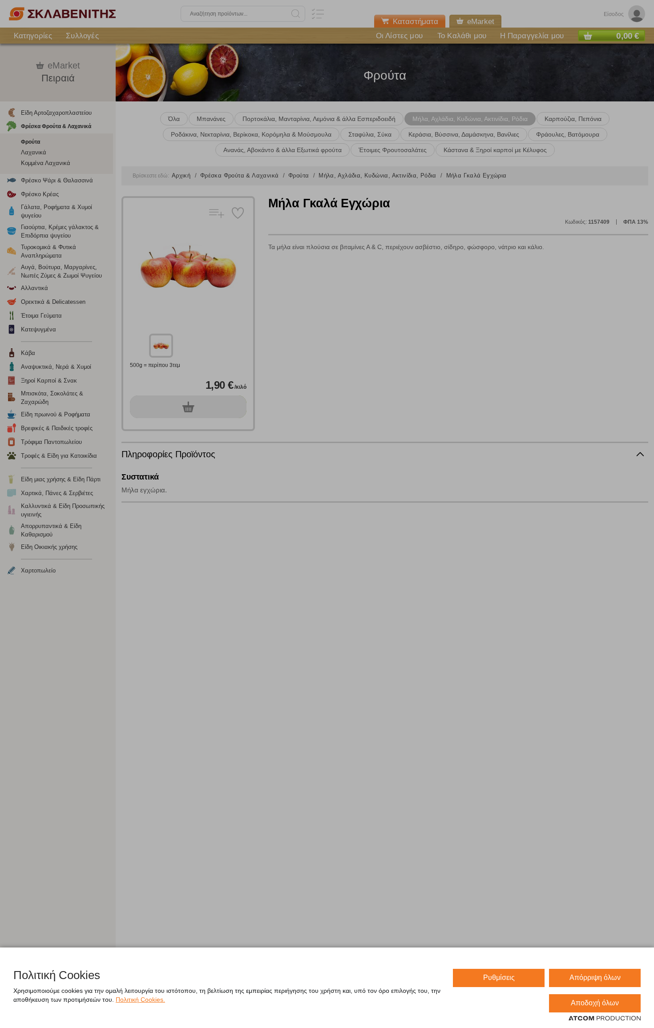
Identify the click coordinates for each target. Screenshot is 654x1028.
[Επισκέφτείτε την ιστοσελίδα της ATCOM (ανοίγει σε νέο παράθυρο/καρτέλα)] (605, 1018)
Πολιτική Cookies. (140, 999)
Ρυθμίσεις (499, 977)
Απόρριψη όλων (595, 977)
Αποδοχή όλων (595, 1003)
